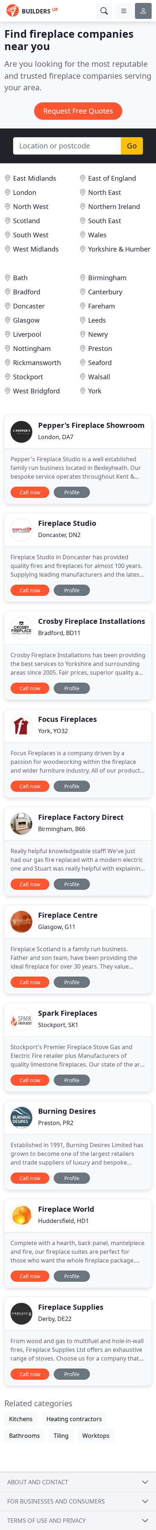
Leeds (97, 320)
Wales (97, 234)
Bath (20, 277)
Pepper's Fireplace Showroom (91, 425)
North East (104, 192)
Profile (71, 492)
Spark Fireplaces (67, 1013)
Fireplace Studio (67, 523)
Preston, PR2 (55, 1123)
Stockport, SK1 (58, 1025)
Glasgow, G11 (56, 927)
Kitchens (21, 1419)
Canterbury (105, 291)
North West (31, 206)
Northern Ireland (114, 206)
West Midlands (36, 249)
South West (31, 234)
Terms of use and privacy (46, 1521)
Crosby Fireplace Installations (91, 621)
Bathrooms (24, 1436)
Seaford (100, 362)
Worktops (96, 1436)
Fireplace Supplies (70, 1307)
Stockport (28, 376)
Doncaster (29, 306)
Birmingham (107, 277)
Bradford (26, 291)
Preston (100, 348)
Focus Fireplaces (67, 719)
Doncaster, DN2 (59, 535)
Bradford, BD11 (59, 633)
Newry (98, 334)
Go (132, 146)
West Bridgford (36, 390)
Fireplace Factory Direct (81, 817)
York (95, 390)
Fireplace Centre (68, 915)
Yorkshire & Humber (119, 249)
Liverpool (27, 334)
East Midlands (34, 178)
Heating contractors (74, 1419)
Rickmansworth (37, 362)
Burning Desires (67, 1111)
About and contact (37, 1482)
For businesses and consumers (56, 1501)
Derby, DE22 (54, 1319)
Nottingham (32, 348)
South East (104, 220)
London (24, 192)
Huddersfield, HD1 (63, 1221)
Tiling (61, 1436)
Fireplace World (66, 1209)
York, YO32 (53, 731)
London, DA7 (55, 437)
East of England (112, 178)
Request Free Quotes (78, 111)
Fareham (101, 306)
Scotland (26, 220)
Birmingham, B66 (61, 829)
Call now (30, 492)
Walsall (99, 376)
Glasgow (26, 320)
